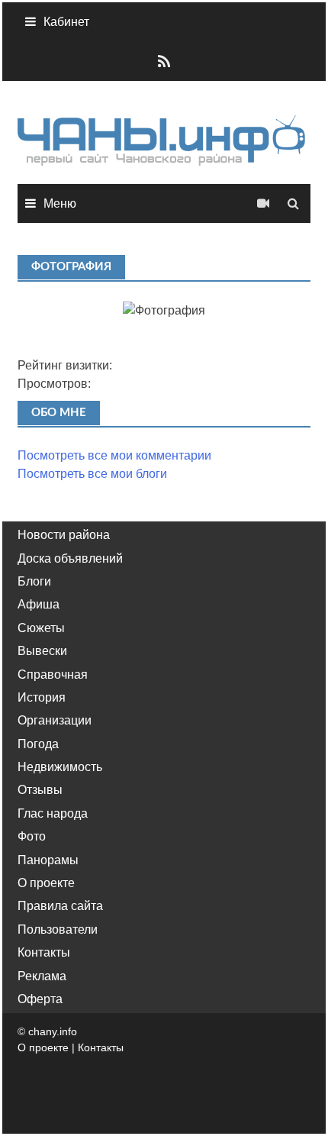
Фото (32, 836)
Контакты (44, 952)
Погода (38, 743)
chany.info (52, 1031)
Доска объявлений (70, 558)
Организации (55, 720)
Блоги (34, 581)
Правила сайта (60, 905)
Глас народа (53, 813)
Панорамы (48, 860)
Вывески (42, 650)
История (42, 697)
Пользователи (58, 929)
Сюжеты (41, 627)
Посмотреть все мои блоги (92, 473)
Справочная (53, 674)
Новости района (64, 534)
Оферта (40, 998)
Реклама (42, 976)
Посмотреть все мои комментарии (114, 455)
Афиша (38, 604)
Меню (59, 203)
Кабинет (66, 21)
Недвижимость (60, 766)
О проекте (46, 882)
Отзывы (40, 789)
